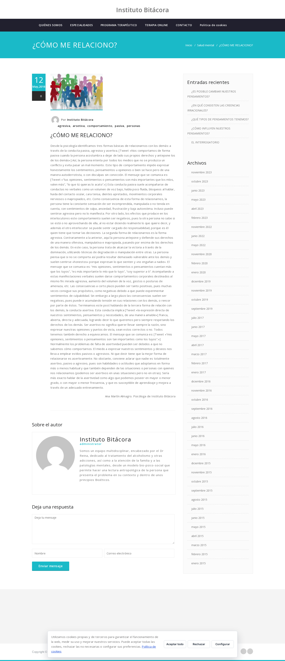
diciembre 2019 (201, 281)
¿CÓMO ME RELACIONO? (81, 135)
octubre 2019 (199, 299)
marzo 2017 (198, 354)
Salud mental (205, 45)
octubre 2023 (199, 181)
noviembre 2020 (201, 254)
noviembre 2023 (201, 172)
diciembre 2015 (201, 463)
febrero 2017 (199, 363)
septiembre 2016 (201, 408)
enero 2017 (198, 372)
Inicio (188, 45)
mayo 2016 (198, 445)
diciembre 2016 (201, 381)
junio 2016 (198, 436)
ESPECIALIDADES (81, 25)
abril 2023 (197, 208)
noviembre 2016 (201, 390)
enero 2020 (198, 272)
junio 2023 (198, 190)
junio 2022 (198, 236)
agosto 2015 (199, 499)
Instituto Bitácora (80, 119)
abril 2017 (197, 345)
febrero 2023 (199, 218)
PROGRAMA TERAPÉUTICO (119, 25)
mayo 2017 (198, 336)
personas (133, 126)
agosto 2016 (199, 418)
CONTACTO (184, 25)
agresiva (64, 126)
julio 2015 (197, 509)
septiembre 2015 (201, 490)
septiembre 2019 (201, 308)
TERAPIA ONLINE (156, 25)
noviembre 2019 (201, 290)
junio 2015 (198, 518)
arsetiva (79, 126)
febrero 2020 (199, 263)
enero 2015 (198, 563)
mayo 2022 (198, 245)
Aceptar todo (175, 644)
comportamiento (99, 126)
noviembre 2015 (201, 472)
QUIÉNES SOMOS (50, 25)
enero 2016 (198, 454)
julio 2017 (197, 318)
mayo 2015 (198, 527)
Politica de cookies (213, 25)
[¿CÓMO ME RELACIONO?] (112, 92)
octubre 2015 (199, 481)
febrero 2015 (199, 554)
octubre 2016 (199, 399)
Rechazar (199, 644)
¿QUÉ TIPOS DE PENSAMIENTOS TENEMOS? (220, 119)
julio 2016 (197, 427)
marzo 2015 (198, 545)
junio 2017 (198, 327)
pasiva (119, 126)
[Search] (233, 25)
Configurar (222, 644)
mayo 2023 (198, 199)
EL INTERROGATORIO (205, 142)
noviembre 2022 (201, 227)
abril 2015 (197, 536)
